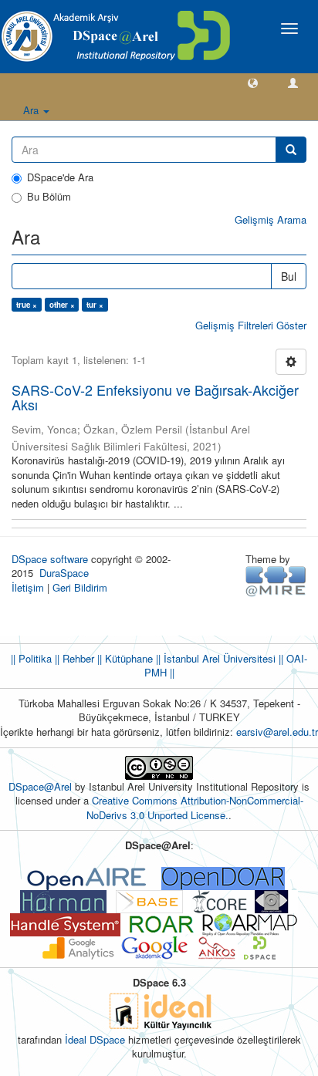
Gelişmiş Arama (270, 219)
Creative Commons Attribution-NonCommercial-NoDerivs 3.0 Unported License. (194, 807)
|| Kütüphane (123, 658)
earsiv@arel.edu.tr (277, 731)
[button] (252, 82)
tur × (94, 304)
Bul (288, 276)
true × (26, 304)
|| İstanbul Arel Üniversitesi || (218, 658)
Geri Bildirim (79, 587)
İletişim (28, 587)
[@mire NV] (275, 580)
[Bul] (291, 150)
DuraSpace (64, 572)
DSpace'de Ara (60, 177)
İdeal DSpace (95, 1039)
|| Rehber (73, 658)
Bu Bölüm (49, 197)
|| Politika (31, 658)
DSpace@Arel (41, 786)
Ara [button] (32, 110)
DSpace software (50, 558)
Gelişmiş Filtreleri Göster (250, 325)
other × (62, 304)
